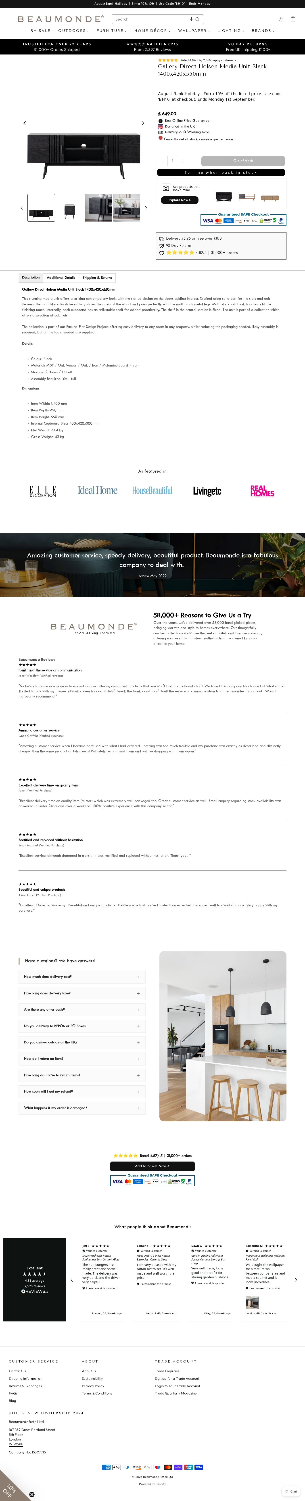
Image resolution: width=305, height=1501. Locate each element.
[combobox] (158, 19)
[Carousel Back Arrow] (24, 123)
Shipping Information (25, 1378)
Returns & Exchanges (25, 1386)
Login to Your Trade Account (177, 1386)
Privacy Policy (93, 1386)
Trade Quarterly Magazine (176, 1393)
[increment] (183, 161)
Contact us (17, 1371)
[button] (191, 19)
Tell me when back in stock (221, 172)
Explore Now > (180, 200)
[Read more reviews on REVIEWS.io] (34, 1291)
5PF (20, 1444)
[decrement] (162, 161)
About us (89, 1371)
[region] (184, 1280)
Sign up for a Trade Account (177, 1378)
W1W (13, 1444)
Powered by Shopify (152, 1484)
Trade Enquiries (167, 1371)
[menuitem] (41, 30)
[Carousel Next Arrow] (143, 123)
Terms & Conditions (97, 1393)
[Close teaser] (32, 1494)
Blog (12, 1400)
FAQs (13, 1393)
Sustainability (92, 1378)
